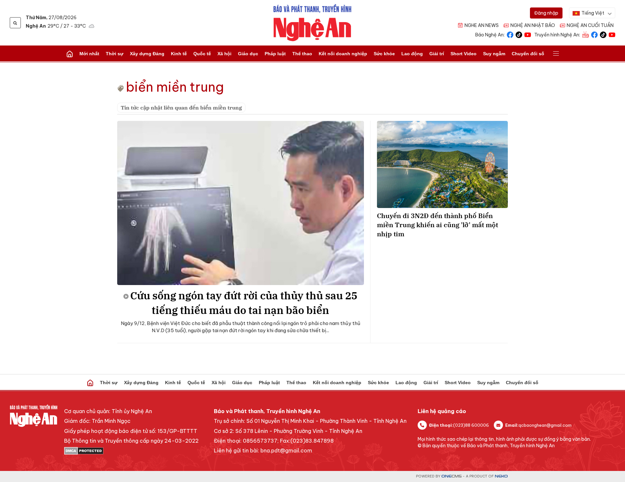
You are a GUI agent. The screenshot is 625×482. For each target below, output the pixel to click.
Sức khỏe (384, 53)
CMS (451, 476)
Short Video (464, 53)
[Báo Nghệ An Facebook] (510, 34)
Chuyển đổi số (528, 53)
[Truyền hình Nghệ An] (585, 34)
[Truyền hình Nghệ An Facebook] (594, 34)
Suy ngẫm (494, 53)
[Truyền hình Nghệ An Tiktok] (603, 34)
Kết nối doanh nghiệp (343, 53)
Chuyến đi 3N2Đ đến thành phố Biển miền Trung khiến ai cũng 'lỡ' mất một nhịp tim (437, 224)
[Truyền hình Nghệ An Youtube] (612, 34)
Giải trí (436, 53)
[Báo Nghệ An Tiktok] (519, 34)
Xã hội (224, 53)
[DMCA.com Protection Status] (131, 451)
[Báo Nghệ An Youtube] (527, 34)
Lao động (412, 53)
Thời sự (114, 53)
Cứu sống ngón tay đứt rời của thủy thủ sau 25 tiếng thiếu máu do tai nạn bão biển (243, 303)
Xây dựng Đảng (147, 53)
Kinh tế (179, 53)
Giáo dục (248, 53)
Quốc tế (202, 53)
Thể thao (302, 53)
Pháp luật (275, 53)
